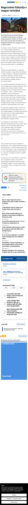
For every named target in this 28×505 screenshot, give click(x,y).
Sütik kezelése (14, 502)
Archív (9, 15)
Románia (24, 187)
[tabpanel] (13, 304)
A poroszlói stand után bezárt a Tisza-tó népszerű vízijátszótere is (15, 295)
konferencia (22, 185)
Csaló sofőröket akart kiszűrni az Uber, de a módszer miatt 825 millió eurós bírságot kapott (14, 303)
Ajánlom (4, 187)
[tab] (6, 288)
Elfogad (14, 495)
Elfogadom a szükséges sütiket (14, 498)
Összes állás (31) (21, 258)
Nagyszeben (23, 190)
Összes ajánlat (21, 324)
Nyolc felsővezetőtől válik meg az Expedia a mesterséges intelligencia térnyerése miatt (14, 311)
